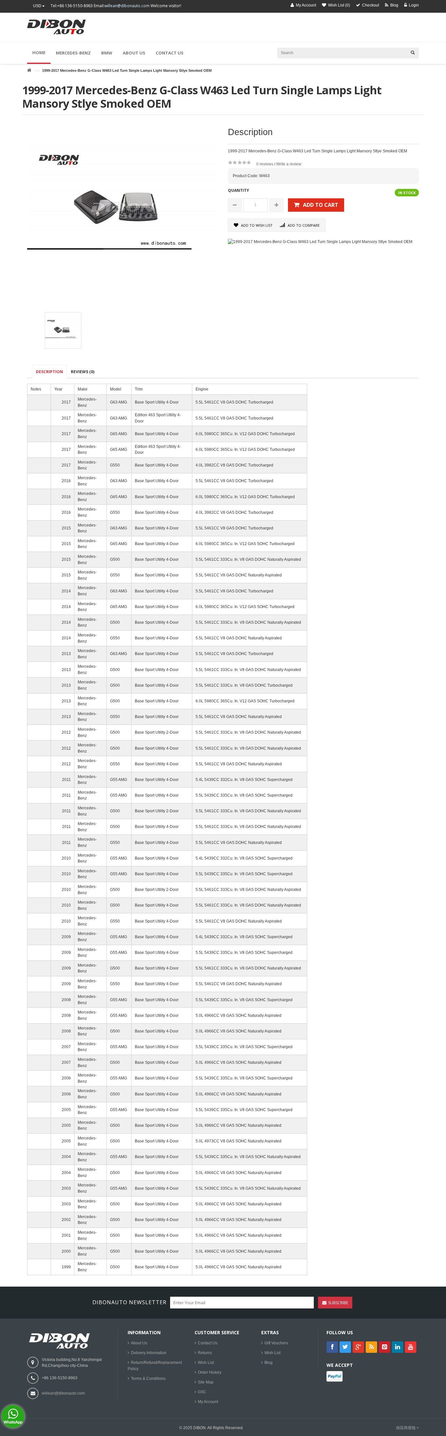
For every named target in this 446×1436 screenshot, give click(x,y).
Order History (209, 1372)
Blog (268, 1362)
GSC (202, 1392)
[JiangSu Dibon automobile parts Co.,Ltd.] (60, 30)
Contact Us (207, 1343)
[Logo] (61, 1340)
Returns (205, 1353)
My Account (208, 1401)
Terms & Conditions (148, 1378)
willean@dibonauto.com (127, 5)
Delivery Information (149, 1353)
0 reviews (264, 164)
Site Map (206, 1382)
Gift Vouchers (276, 1343)
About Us (139, 1343)
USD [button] (37, 6)
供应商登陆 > (407, 1428)
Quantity (238, 190)
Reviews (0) (82, 371)
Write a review (288, 164)
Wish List (206, 1362)
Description (49, 371)
